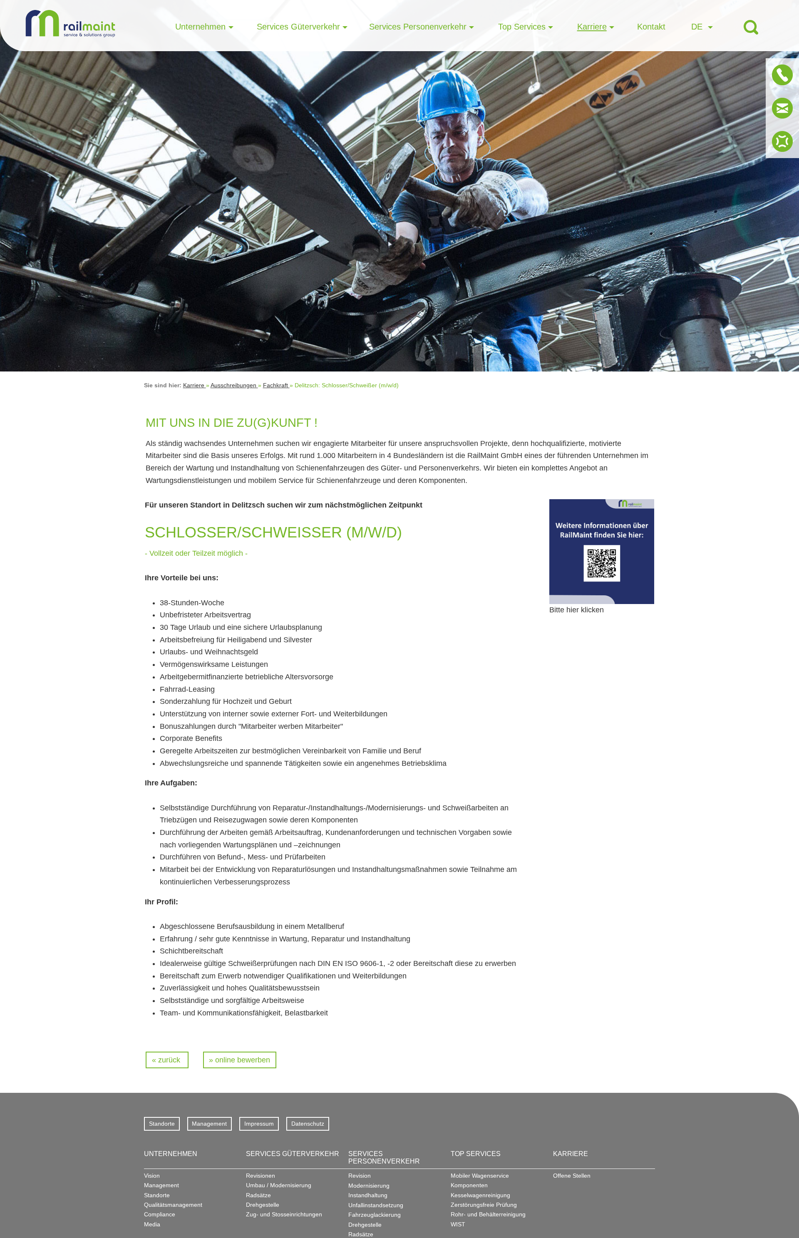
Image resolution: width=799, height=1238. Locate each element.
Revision (359, 1175)
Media (152, 1224)
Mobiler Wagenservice (480, 1175)
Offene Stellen (572, 1175)
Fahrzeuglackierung (374, 1214)
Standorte (162, 1123)
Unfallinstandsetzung (375, 1205)
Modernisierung (369, 1185)
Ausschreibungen (234, 385)
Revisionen (260, 1175)
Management (209, 1123)
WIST (458, 1224)
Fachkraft (276, 385)
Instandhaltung (367, 1195)
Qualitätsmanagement (173, 1204)
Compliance (159, 1214)
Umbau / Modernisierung (278, 1185)
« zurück (167, 1060)
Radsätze (258, 1195)
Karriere (194, 385)
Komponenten (469, 1185)
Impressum (259, 1123)
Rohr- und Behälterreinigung (488, 1214)
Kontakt (651, 26)
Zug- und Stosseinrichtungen (284, 1214)
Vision (152, 1175)
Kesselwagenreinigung (480, 1195)
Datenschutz (307, 1123)
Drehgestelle (262, 1204)
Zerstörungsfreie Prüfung (484, 1204)
